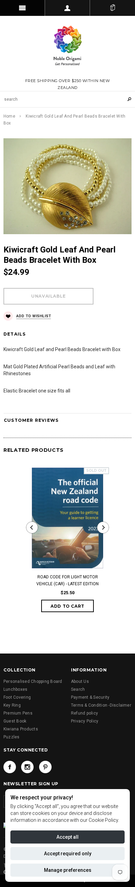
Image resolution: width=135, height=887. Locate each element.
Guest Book (14, 721)
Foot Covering (17, 697)
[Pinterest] (45, 767)
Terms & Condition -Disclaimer (101, 705)
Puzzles (11, 737)
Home (9, 116)
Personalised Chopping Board (32, 681)
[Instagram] (27, 767)
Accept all (67, 837)
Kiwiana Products (20, 729)
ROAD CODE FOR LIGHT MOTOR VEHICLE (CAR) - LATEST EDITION (67, 580)
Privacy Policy (84, 721)
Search (78, 689)
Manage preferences (67, 870)
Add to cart (67, 606)
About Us (80, 681)
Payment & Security (90, 697)
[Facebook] (9, 767)
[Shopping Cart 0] (112, 8)
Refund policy (84, 713)
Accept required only (67, 853)
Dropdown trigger (67, 8)
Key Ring (12, 705)
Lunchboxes (15, 689)
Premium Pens (18, 713)
